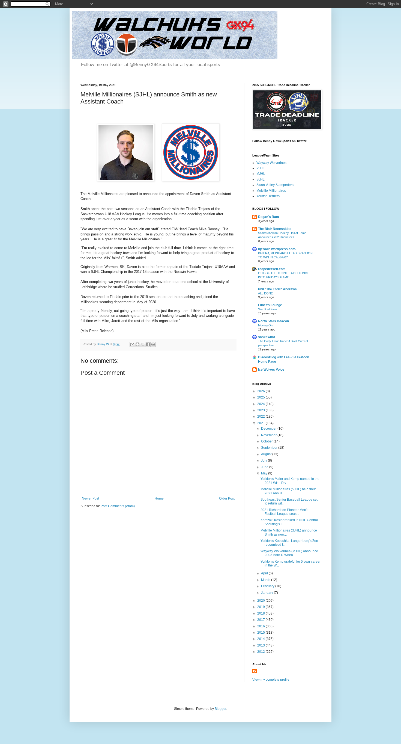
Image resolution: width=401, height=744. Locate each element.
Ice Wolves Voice (271, 369)
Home (159, 498)
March (266, 580)
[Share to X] (142, 344)
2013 (261, 645)
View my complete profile (270, 679)
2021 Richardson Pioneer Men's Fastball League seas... (284, 512)
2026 (261, 391)
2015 (261, 632)
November (269, 435)
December (269, 428)
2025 (261, 397)
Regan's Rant (268, 217)
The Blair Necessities (274, 229)
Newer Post (90, 498)
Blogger (220, 709)
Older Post (227, 498)
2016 (261, 626)
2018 (261, 613)
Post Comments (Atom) (118, 506)
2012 (261, 652)
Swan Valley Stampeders (275, 185)
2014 (261, 639)
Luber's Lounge (270, 305)
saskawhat (266, 337)
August (266, 454)
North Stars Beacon (273, 321)
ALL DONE (265, 293)
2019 (261, 607)
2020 (261, 601)
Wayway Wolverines (271, 163)
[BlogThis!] (137, 344)
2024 (261, 404)
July (264, 460)
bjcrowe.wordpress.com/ (277, 249)
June (265, 467)
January (267, 593)
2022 (261, 416)
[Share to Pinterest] (153, 344)
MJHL (260, 174)
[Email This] (132, 344)
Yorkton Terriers (268, 196)
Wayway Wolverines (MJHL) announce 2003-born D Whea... (289, 553)
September (269, 448)
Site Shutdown (267, 309)
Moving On (265, 325)
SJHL (260, 179)
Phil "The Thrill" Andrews (277, 289)
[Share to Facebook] (148, 344)
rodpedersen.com (272, 269)
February (268, 586)
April (265, 573)
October (267, 441)
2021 (261, 423)
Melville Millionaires (271, 191)
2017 (261, 620)
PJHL (260, 168)
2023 (261, 410)
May (264, 473)
